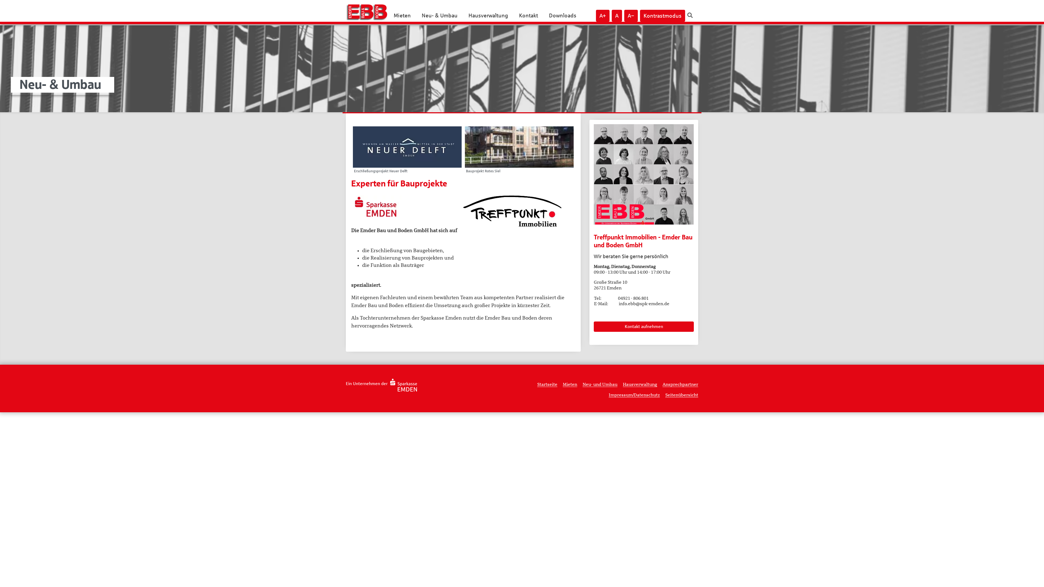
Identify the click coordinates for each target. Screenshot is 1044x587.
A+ (602, 16)
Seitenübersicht (681, 395)
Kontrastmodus (663, 16)
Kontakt (528, 15)
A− (631, 16)
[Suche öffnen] (690, 15)
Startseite (547, 384)
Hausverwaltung (488, 15)
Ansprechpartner (680, 384)
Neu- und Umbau (600, 384)
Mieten (402, 15)
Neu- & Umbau (440, 15)
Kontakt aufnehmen (644, 326)
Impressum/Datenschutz (634, 395)
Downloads (562, 15)
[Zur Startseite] (369, 12)
